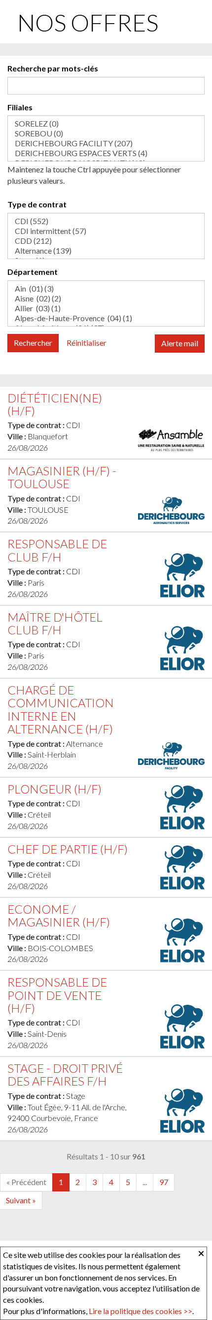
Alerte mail (179, 343)
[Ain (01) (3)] (106, 289)
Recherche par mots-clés (52, 68)
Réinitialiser (86, 342)
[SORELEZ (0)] (106, 124)
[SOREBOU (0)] (106, 133)
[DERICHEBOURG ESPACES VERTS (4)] (106, 153)
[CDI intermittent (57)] (106, 231)
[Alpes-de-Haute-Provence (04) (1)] (106, 318)
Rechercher (33, 342)
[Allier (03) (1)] (106, 308)
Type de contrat (37, 204)
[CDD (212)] (106, 241)
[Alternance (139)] (106, 251)
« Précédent (26, 1182)
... (144, 1182)
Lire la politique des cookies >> (140, 1311)
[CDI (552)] (106, 221)
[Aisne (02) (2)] (106, 298)
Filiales (20, 107)
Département (32, 271)
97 (163, 1182)
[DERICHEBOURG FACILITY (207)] (106, 143)
